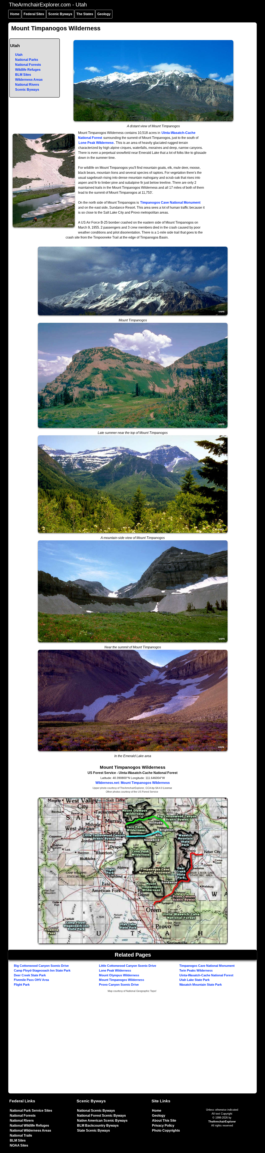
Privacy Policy (163, 1125)
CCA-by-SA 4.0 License (159, 788)
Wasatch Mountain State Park (200, 984)
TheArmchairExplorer (222, 1121)
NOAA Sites (19, 1145)
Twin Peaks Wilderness (196, 970)
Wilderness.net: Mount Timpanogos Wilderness (132, 783)
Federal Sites (34, 14)
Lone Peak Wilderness (96, 142)
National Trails (21, 1135)
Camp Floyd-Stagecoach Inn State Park (42, 970)
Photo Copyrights (166, 1130)
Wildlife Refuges (28, 69)
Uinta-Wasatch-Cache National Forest (206, 975)
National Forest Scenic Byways (101, 1115)
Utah (19, 54)
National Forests (28, 64)
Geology (104, 14)
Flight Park (22, 984)
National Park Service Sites (31, 1110)
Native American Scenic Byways (102, 1120)
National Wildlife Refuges (29, 1125)
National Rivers (27, 84)
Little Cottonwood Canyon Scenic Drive (127, 965)
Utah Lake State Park (194, 980)
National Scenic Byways (96, 1110)
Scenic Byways (60, 14)
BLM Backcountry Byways (98, 1125)
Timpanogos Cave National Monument (170, 202)
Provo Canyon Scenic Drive (119, 984)
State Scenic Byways (93, 1130)
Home (14, 14)
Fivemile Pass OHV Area (31, 980)
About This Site (164, 1120)
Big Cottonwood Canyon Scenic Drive (41, 965)
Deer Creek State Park (30, 975)
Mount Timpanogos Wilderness (121, 980)
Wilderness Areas (29, 79)
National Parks (26, 59)
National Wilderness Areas (30, 1130)
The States (84, 14)
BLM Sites (23, 74)
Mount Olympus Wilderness (119, 975)
